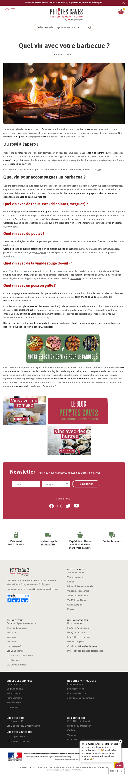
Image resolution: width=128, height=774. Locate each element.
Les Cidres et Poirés (16, 664)
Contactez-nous (112, 541)
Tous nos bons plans (17, 628)
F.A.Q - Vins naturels (77, 632)
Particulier (72, 739)
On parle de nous (15, 688)
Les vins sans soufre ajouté (20, 655)
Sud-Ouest (75, 278)
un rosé (77, 153)
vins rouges (116, 211)
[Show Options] (67, 484)
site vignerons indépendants (80, 698)
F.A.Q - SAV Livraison (78, 628)
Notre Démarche (14, 698)
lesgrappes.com (75, 684)
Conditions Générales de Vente (82, 646)
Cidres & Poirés (74, 605)
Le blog (70, 581)
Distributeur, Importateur (78, 726)
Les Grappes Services (17, 736)
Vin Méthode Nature (76, 600)
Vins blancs (12, 632)
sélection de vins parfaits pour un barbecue (46, 323)
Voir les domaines (75, 577)
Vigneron (71, 735)
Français (114, 771)
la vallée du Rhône (107, 275)
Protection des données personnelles (85, 651)
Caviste (71, 730)
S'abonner (86, 483)
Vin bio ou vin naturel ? (78, 595)
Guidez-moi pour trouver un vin (21, 623)
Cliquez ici (46, 327)
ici (99, 169)
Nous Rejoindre (14, 702)
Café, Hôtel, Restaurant (78, 721)
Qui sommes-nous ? (16, 684)
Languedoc (58, 219)
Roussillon (93, 310)
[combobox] (55, 484)
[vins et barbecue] (64, 94)
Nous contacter (74, 623)
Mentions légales (75, 641)
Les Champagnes (15, 651)
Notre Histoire (13, 693)
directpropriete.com (76, 693)
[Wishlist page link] (7, 10)
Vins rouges (12, 637)
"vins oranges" (14, 646)
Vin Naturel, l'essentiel (78, 591)
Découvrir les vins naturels (80, 586)
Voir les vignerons (75, 572)
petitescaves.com (75, 688)
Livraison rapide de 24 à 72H (48, 543)
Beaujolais (20, 219)
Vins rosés (12, 641)
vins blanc (115, 293)
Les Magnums (13, 660)
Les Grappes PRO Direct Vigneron (23, 726)
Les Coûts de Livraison (78, 637)
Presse (70, 609)
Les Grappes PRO (15, 721)
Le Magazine (13, 707)
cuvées (17, 223)
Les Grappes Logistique (18, 741)
